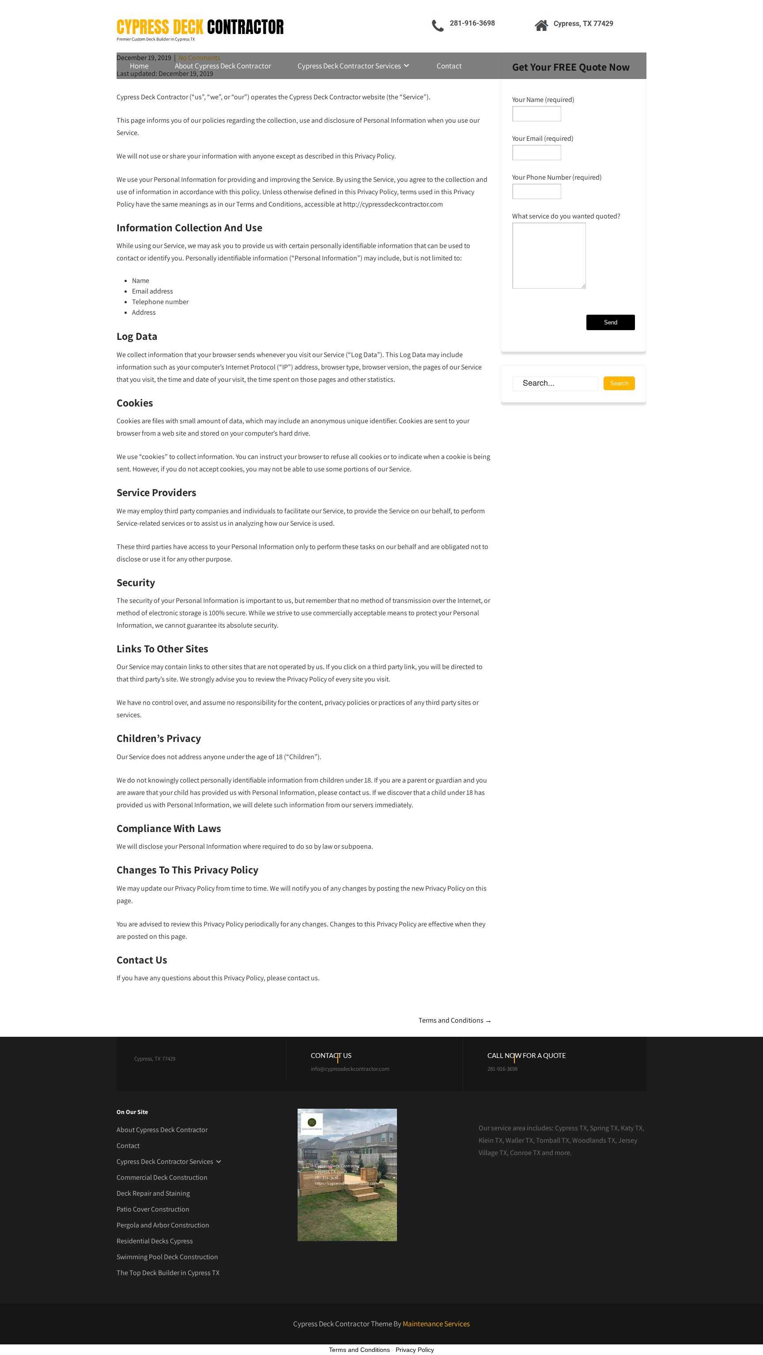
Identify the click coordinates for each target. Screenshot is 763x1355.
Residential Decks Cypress (155, 1241)
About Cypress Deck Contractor (223, 66)
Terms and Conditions (455, 1020)
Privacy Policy (415, 1349)
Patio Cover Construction (153, 1209)
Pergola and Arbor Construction (163, 1225)
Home (139, 66)
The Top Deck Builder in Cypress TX (168, 1272)
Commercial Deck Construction (162, 1177)
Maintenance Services (436, 1324)
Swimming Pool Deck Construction (167, 1256)
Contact (449, 66)
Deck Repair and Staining (153, 1193)
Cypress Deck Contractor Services (349, 66)
